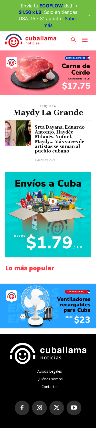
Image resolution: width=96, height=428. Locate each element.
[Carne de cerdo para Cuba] (48, 72)
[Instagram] (39, 408)
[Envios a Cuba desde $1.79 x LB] (48, 214)
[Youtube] (74, 408)
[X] (56, 408)
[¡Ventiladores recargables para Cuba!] (48, 306)
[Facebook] (22, 408)
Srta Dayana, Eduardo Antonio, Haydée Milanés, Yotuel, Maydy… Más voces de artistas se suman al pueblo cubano (60, 139)
